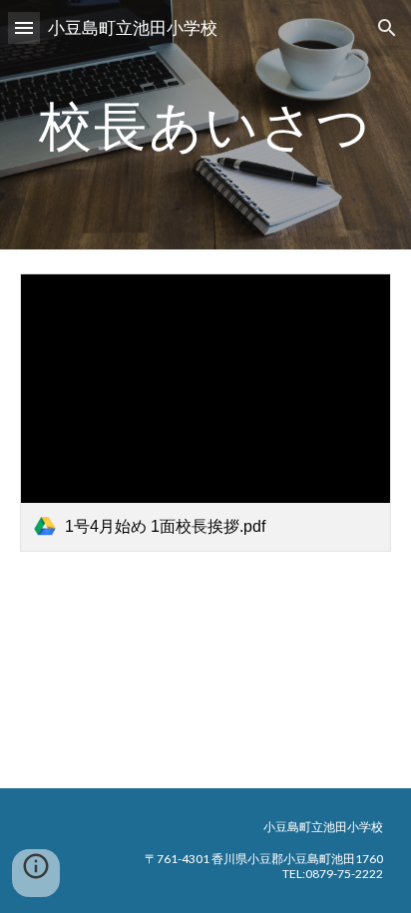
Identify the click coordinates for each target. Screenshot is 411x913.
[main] (205, 124)
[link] (205, 412)
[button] (24, 27)
